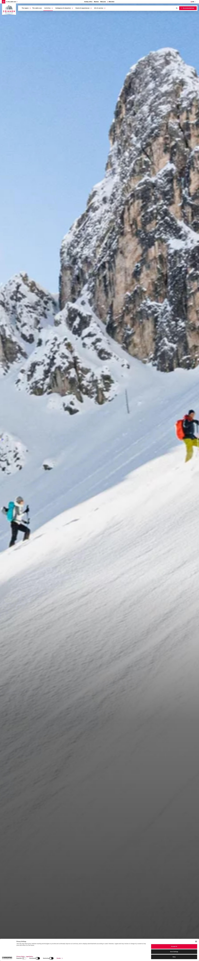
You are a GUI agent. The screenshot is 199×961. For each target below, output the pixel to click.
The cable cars (37, 8)
